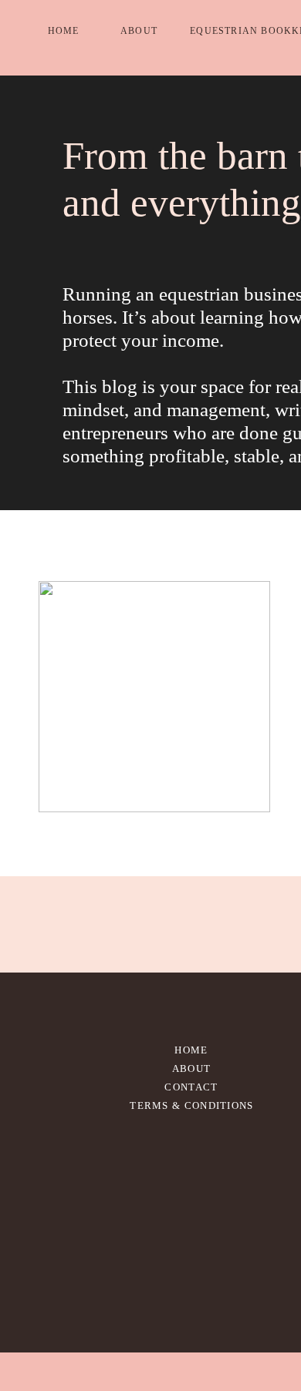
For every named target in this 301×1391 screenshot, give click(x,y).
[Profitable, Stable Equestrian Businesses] (154, 696)
